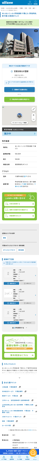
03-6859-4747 (23, 448)
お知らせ (30, 430)
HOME (2, 8)
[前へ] (0, 44)
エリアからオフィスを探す (12, 8)
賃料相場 (21, 250)
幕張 (4, 238)
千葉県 (21, 8)
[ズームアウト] (34, 119)
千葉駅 (24, 184)
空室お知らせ (13, 283)
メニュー (35, 459)
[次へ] (38, 44)
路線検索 (12, 459)
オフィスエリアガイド (9, 250)
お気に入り (30, 4)
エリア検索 (3, 459)
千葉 (26, 8)
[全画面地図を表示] (34, 109)
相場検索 (27, 459)
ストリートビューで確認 (20, 123)
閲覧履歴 (35, 4)
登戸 (34, 8)
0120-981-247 (21, 24)
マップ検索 (19, 459)
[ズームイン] (34, 115)
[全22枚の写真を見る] (36, 55)
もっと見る (19, 377)
